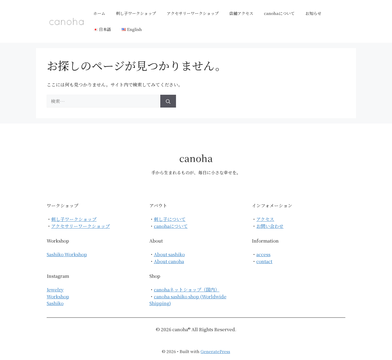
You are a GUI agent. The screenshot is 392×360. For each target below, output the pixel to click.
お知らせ (313, 13)
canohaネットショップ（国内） (186, 289)
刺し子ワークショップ (136, 13)
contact (264, 261)
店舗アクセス (241, 13)
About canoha (169, 261)
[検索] (168, 101)
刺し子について (170, 219)
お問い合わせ (269, 226)
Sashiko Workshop (67, 254)
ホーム (99, 13)
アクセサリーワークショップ (193, 13)
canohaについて (279, 13)
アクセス (265, 219)
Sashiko (55, 303)
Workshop (58, 296)
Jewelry (55, 289)
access (263, 254)
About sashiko (169, 254)
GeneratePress (215, 351)
